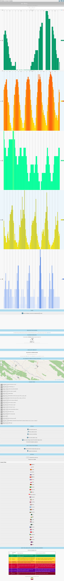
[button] (37, 366)
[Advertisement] (28, 322)
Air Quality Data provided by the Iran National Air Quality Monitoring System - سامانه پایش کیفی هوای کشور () (32, 332)
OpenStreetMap (59, 379)
